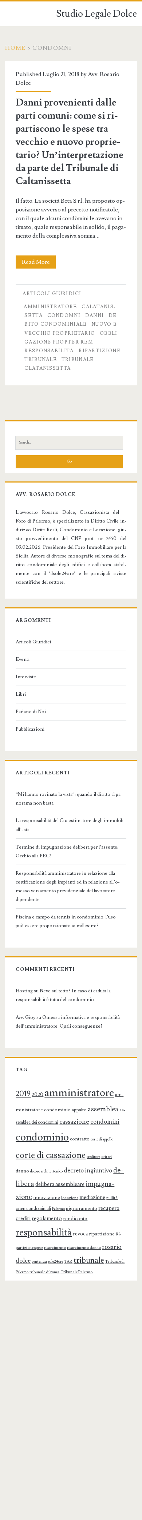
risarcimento (55, 1247)
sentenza (39, 1261)
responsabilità (49, 351)
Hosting (24, 991)
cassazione (74, 1122)
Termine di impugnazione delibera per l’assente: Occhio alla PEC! (67, 851)
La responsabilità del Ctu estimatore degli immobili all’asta (69, 825)
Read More (38, 263)
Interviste (26, 677)
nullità (112, 1197)
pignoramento (81, 1208)
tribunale (40, 359)
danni (94, 315)
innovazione (46, 1197)
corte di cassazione (51, 1155)
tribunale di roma (44, 1272)
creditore (93, 1156)
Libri (21, 694)
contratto (80, 1139)
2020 (37, 1094)
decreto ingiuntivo (88, 1171)
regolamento (47, 1218)
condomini (104, 1122)
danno (22, 1171)
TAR (68, 1261)
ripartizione (100, 351)
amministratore (50, 307)
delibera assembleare (59, 1184)
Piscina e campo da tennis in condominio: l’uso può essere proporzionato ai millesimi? (66, 921)
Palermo (58, 1208)
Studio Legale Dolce (96, 14)
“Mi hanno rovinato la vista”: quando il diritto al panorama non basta (69, 798)
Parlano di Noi (31, 712)
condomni (63, 315)
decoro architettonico (46, 1171)
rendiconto (75, 1218)
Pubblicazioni (30, 729)
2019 (23, 1094)
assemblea (103, 1109)
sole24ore (55, 1261)
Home (15, 48)
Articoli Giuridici (52, 294)
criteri (106, 1156)
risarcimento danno (84, 1247)
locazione (69, 1197)
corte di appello (102, 1139)
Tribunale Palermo (76, 1272)
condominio (42, 1137)
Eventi (22, 659)
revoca (80, 1233)
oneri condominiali (33, 1208)
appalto (79, 1110)
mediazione (92, 1197)
